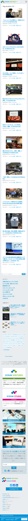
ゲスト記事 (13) (6, 292)
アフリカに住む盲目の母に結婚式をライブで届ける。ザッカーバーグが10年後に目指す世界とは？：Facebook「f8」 (14, 259)
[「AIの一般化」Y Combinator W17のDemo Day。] (14, 168)
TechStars (4, 345)
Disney (9, 338)
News (6, 506)
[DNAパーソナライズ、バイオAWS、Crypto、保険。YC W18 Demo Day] (14, 116)
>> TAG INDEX (6, 349)
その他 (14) (5, 298)
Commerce (7, 336)
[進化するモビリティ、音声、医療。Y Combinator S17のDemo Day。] (14, 142)
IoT (18, 340)
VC (16, 345)
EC (14, 338)
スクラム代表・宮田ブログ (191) (10, 283)
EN (17, 1)
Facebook (21, 338)
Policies (6, 509)
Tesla (8, 345)
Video (19, 345)
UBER (14, 345)
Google (13, 340)
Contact (7, 504)
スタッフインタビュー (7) (9, 287)
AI (8, 334)
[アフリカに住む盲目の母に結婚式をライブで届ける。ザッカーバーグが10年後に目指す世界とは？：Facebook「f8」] (14, 249)
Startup (23, 343)
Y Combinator (8, 347)
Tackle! (6, 499)
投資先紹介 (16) (6, 285)
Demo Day (5, 338)
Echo (17, 338)
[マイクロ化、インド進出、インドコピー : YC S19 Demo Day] (14, 65)
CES (3, 336)
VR (22, 345)
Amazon (15, 334)
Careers (6, 508)
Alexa (11, 334)
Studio (6, 495)
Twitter (11, 345)
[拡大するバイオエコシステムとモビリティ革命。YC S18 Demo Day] (14, 90)
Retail (18, 341)
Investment (6, 494)
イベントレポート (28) (8, 290)
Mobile (4, 341)
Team (5, 502)
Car (24, 334)
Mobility (8, 341)
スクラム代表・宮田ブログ (15, 25)
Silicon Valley (15, 343)
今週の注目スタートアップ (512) (10, 281)
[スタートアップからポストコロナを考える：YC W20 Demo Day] (14, 38)
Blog (8, 501)
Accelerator (5, 334)
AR (21, 334)
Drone (12, 338)
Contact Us (14, 489)
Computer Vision (14, 336)
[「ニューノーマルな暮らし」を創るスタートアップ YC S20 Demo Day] (14, 13)
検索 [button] (24, 274)
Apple (19, 334)
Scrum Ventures (8, 356)
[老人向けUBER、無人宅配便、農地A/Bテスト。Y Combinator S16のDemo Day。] (14, 221)
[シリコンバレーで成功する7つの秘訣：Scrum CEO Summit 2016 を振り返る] (14, 194)
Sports (19, 343)
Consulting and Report (11, 497)
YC (3, 347)
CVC (19, 336)
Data (21, 336)
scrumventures (5, 343)
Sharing (10, 343)
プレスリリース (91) (7, 294)
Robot (21, 341)
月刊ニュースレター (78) (8, 296)
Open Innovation (13, 341)
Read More (24, 519)
